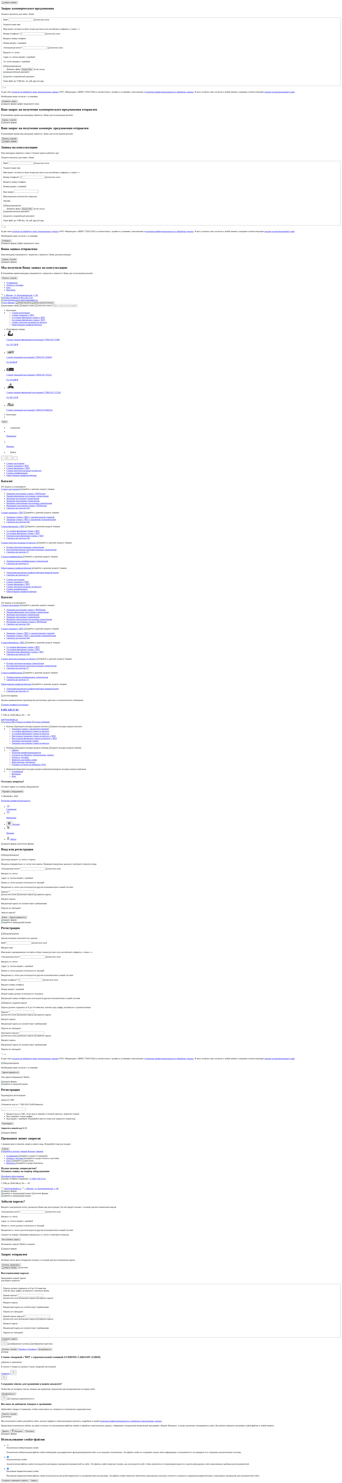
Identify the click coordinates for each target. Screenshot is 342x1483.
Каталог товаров (35, 1151)
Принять (5, 1431)
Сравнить (5, 1373)
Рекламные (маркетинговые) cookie (22, 1471)
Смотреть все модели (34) (18, 508)
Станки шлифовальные (17, 473)
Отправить (6, 241)
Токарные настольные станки (22, 501)
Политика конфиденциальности (26, 752)
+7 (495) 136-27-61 (37, 1179)
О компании (12, 283)
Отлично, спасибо (9, 1349)
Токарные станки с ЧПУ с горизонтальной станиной (30, 517)
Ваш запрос (8, 192)
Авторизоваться (44, 1349)
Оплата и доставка (14, 285)
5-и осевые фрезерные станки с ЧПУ (28, 320)
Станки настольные (21, 313)
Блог (8, 287)
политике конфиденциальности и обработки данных (169, 92)
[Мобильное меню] (9, 458)
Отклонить (30, 1431)
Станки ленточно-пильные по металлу (29, 322)
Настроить (18, 1431)
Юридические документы (23, 762)
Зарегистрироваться (18, 917)
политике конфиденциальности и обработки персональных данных (131, 1421)
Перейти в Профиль (27, 1349)
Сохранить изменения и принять (15, 1481)
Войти (13, 839)
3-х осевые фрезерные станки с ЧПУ (28, 317)
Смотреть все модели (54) (18, 538)
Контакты (10, 290)
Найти (4, 422)
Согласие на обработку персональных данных (33, 755)
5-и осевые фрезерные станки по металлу (30, 734)
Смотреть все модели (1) (17, 563)
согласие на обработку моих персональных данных (35, 92)
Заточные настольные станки (22, 498)
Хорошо (5, 1149)
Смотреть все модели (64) (18, 522)
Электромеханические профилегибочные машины (32, 572)
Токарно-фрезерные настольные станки (27, 496)
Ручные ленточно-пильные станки (25, 547)
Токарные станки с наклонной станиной (30, 729)
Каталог (16, 824)
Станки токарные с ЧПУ (23, 315)
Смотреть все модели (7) (17, 552)
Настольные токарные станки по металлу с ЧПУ (34, 736)
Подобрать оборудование (12, 1176)
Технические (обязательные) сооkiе (22, 1448)
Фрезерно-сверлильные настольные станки (29, 503)
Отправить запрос (9, 101)
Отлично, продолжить (11, 1265)
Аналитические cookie (16, 1459)
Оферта (15, 750)
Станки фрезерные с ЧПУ (18, 468)
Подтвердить (7, 1123)
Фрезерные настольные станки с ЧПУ (26, 506)
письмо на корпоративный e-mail (279, 92)
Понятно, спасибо (9, 139)
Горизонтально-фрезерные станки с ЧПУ (25, 536)
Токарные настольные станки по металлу (30, 743)
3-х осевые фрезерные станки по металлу (30, 731)
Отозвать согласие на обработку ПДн (29, 764)
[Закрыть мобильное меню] (15, 458)
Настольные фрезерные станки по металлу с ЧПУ (34, 738)
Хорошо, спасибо (9, 120)
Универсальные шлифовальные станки (27, 561)
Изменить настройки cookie (24, 760)
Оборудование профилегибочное (27, 325)
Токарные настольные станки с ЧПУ (25, 494)
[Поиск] (3, 458)
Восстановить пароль (11, 1239)
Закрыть (34, 1481)
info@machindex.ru (9, 719)
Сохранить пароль (9, 1339)
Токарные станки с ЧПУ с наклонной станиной (31, 519)
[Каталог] (9, 823)
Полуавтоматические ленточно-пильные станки (31, 550)
